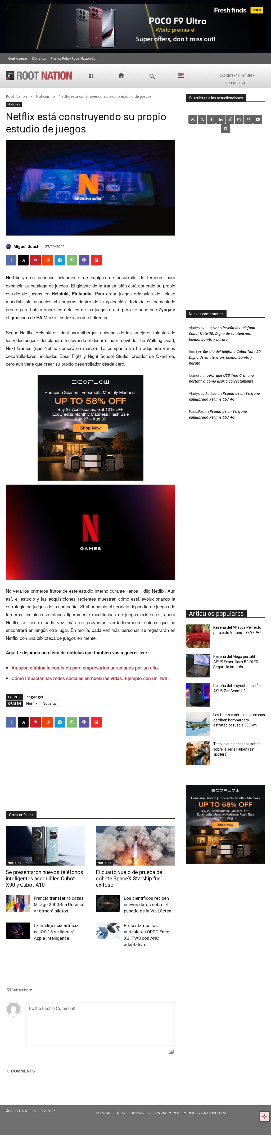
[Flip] (96, 260)
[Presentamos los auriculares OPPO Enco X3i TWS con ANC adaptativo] (108, 931)
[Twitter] (202, 119)
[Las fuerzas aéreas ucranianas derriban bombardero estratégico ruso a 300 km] (198, 724)
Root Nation (16, 96)
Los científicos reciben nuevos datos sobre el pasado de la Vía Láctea (147, 904)
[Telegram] (60, 260)
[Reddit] (229, 119)
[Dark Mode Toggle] (264, 1116)
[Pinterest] (35, 260)
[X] (23, 260)
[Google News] (225, 128)
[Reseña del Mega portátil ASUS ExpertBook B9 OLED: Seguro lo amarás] (198, 665)
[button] (152, 76)
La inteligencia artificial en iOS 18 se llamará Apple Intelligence (57, 932)
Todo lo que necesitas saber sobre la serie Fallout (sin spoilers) (236, 749)
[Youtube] (257, 119)
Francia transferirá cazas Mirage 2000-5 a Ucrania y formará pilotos (59, 904)
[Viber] (84, 260)
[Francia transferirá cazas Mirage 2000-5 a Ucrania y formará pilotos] (18, 903)
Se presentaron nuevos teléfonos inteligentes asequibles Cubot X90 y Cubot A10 (44, 878)
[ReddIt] (47, 260)
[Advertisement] (90, 768)
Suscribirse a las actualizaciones (216, 98)
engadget (34, 696)
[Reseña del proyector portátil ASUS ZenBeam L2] (198, 695)
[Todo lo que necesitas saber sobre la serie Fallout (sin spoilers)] (198, 753)
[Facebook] (11, 260)
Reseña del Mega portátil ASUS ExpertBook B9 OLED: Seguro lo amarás (236, 661)
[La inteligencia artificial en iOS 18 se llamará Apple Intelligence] (18, 931)
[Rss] (192, 119)
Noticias (43, 96)
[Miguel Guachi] (9, 246)
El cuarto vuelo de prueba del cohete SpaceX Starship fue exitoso (130, 878)
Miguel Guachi (26, 246)
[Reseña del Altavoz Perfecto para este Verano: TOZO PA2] (198, 636)
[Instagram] (239, 119)
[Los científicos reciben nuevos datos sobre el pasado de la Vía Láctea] (108, 903)
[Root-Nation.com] (39, 75)
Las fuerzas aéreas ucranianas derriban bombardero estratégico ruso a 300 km (239, 720)
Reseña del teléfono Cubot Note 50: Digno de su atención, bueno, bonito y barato (222, 333)
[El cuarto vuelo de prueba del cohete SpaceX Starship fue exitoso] (135, 846)
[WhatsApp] (72, 260)
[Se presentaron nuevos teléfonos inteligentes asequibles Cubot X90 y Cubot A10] (45, 846)
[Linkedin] (220, 119)
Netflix (31, 703)
